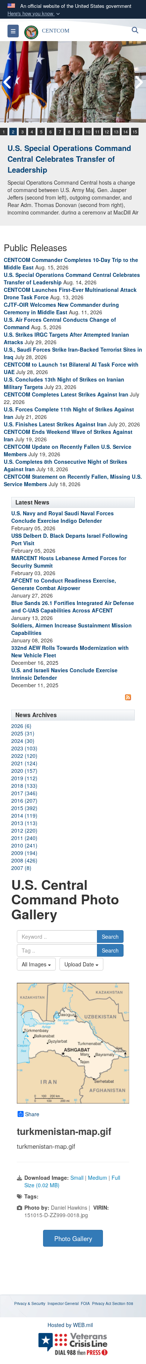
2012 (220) (24, 830)
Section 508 (122, 1303)
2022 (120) (24, 755)
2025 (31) (22, 733)
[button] (34, 14)
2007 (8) (21, 867)
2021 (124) (24, 763)
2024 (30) (22, 740)
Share (32, 1114)
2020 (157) (24, 770)
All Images (35, 964)
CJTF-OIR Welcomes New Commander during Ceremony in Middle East (61, 308)
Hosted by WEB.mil (70, 1324)
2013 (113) (24, 823)
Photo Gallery (73, 1238)
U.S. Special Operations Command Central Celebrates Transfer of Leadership (69, 158)
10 (88, 132)
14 (125, 132)
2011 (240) (24, 838)
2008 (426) (24, 860)
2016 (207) (24, 800)
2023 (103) (24, 748)
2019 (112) (24, 778)
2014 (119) (24, 815)
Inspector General (63, 1303)
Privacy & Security (29, 1303)
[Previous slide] (7, 82)
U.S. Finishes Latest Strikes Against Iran (55, 424)
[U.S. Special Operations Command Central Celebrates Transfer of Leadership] (73, 82)
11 (97, 132)
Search (110, 936)
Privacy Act (101, 1303)
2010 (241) (24, 845)
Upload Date (79, 964)
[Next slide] (138, 82)
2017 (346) (24, 793)
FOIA (85, 1303)
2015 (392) (24, 808)
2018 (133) (24, 785)
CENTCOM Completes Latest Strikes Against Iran (66, 394)
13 (116, 132)
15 (135, 132)
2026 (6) (21, 725)
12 (106, 132)
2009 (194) (24, 853)
